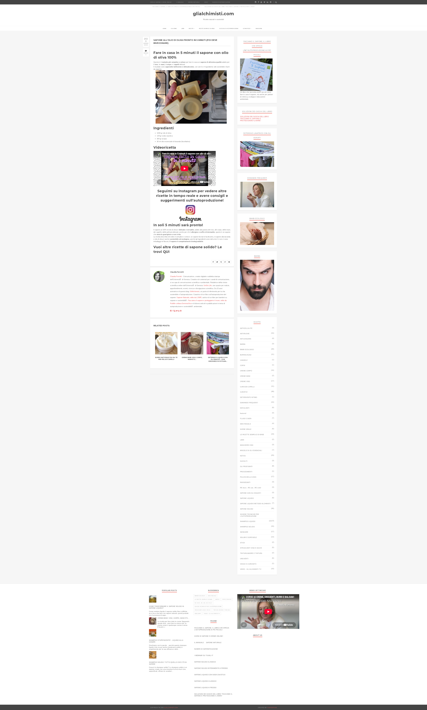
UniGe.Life (208, 285)
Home (164, 28)
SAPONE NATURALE (194, 2)
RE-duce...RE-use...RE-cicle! (250, 488)
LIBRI (242, 440)
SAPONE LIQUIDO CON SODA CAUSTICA (209, 675)
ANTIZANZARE (245, 339)
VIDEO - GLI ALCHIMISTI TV (250, 569)
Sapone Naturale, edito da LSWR (189, 297)
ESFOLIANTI (245, 408)
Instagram (188, 191)
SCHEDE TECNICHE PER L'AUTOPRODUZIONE (249, 515)
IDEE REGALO (245, 424)
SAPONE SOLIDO (246, 509)
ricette (191, 28)
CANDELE (244, 360)
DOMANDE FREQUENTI (249, 403)
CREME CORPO (246, 371)
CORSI (242, 365)
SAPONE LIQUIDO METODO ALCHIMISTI (255, 503)
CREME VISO (245, 381)
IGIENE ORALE (245, 429)
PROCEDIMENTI (246, 472)
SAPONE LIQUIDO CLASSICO (205, 681)
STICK (242, 543)
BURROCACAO (245, 355)
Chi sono (174, 28)
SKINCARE (244, 532)
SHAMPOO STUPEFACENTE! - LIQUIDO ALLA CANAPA (166, 641)
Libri (182, 28)
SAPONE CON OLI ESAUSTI (250, 493)
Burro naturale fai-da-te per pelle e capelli (166, 358)
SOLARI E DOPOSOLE (248, 537)
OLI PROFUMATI (246, 466)
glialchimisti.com (213, 13)
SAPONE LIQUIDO (247, 498)
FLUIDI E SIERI (245, 418)
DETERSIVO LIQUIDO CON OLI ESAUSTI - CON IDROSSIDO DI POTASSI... (218, 359)
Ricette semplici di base (207, 28)
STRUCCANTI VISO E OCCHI (251, 548)
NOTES (243, 456)
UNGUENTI (244, 558)
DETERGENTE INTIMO (248, 397)
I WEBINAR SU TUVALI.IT (203, 655)
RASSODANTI (245, 482)
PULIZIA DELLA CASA (248, 477)
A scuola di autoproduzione (228, 28)
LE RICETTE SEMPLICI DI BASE (252, 434)
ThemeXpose (272, 707)
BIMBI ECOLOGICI (247, 349)
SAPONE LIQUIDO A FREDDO (205, 687)
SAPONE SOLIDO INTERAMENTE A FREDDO (211, 668)
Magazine (259, 28)
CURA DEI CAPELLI (247, 387)
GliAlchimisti (194, 291)
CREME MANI (245, 376)
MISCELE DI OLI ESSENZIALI (251, 450)
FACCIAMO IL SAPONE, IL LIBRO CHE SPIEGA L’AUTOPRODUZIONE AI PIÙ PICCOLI (176, 6)
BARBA (242, 344)
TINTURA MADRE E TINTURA (251, 553)
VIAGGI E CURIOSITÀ (248, 564)
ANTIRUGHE (245, 333)
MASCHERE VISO (246, 445)
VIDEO (206, 2)
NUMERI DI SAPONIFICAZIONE (221, 2)
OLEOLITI (243, 461)
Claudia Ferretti (176, 276)
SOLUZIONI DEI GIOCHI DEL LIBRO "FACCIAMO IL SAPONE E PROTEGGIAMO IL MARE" (229, 6)
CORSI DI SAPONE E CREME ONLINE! (161, 2)
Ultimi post (246, 28)
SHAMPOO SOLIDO (247, 527)
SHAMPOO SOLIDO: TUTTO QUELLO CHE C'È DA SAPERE (167, 663)
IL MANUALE (180, 2)
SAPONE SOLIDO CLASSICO (205, 662)
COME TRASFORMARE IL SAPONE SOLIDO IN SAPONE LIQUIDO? (166, 607)
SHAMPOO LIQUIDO (247, 521)
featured (243, 413)
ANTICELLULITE (246, 328)
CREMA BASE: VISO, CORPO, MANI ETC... (192, 358)
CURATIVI (243, 392)
